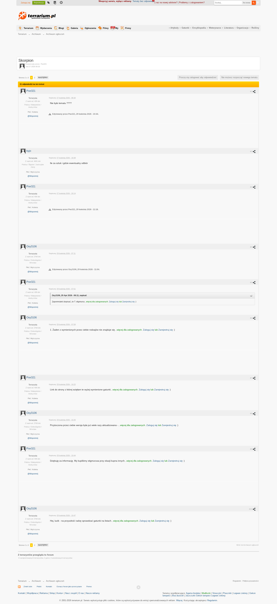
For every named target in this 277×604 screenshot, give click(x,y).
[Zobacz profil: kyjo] (23, 150)
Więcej (179, 600)
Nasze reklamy (93, 593)
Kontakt (49, 586)
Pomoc (89, 586)
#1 (251, 91)
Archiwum (36, 581)
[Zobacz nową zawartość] (55, 3)
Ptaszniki (227, 593)
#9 (251, 449)
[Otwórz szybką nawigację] (48, 3)
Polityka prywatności (251, 581)
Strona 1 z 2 (24, 78)
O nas (81, 593)
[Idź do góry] (138, 587)
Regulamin (237, 581)
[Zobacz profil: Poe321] (23, 90)
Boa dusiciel (178, 595)
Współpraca (32, 593)
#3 (251, 187)
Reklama (44, 593)
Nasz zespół (71, 593)
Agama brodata (193, 593)
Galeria (74, 28)
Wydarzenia (46, 28)
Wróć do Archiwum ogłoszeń (247, 545)
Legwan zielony (240, 593)
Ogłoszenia (90, 28)
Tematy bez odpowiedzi (143, 1)
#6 (251, 318)
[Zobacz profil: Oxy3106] (23, 246)
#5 (251, 282)
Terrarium (28, 28)
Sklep (52, 593)
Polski (39, 586)
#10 (250, 509)
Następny (43, 77)
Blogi (61, 28)
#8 (251, 413)
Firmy (128, 28)
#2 (251, 151)
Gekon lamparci (203, 595)
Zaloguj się (25, 3)
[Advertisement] (200, 15)
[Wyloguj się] (61, 3)
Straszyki (216, 593)
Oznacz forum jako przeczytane (69, 586)
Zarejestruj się (128, 302)
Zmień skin (28, 586)
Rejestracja (39, 3)
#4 (251, 247)
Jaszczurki (190, 595)
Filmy (106, 28)
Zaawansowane (257, 2)
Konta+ (60, 593)
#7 (251, 378)
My (114, 27)
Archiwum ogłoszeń (55, 581)
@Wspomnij (33, 116)
